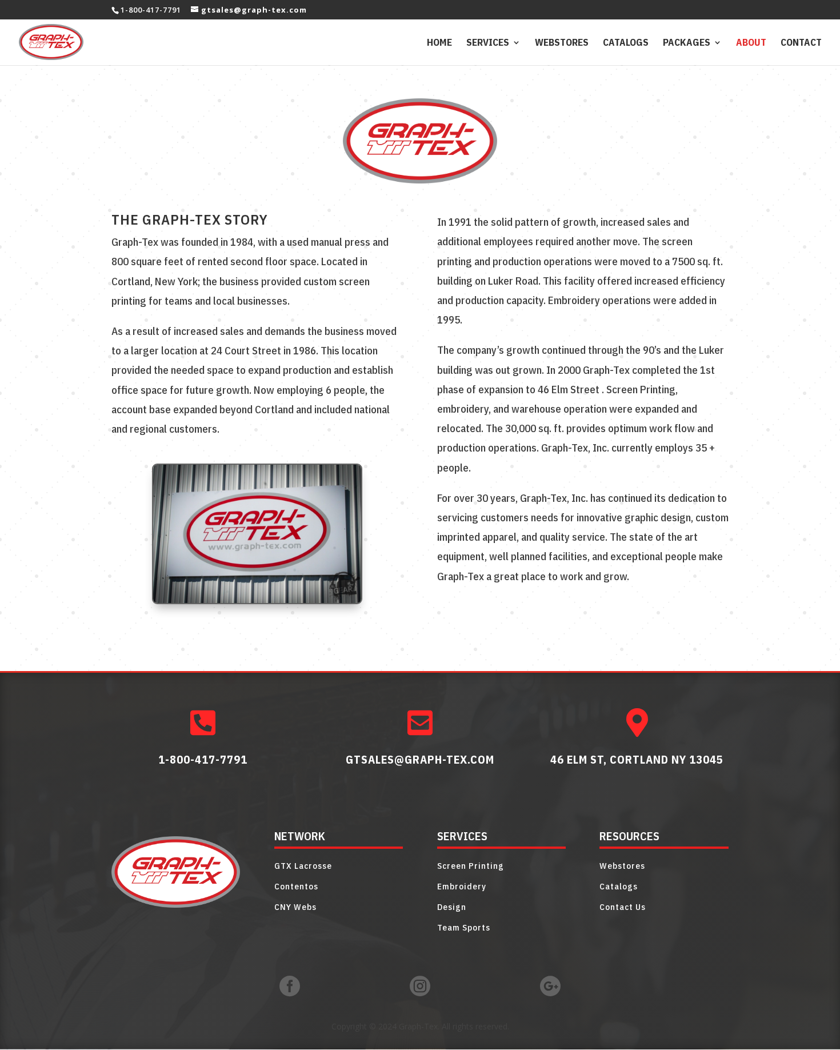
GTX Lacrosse (303, 865)
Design (451, 906)
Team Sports (463, 927)
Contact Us (622, 906)
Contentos (296, 886)
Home (439, 43)
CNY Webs (295, 906)
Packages (686, 43)
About (751, 43)
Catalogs (626, 43)
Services (487, 43)
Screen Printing (470, 865)
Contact (801, 43)
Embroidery (461, 886)
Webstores (562, 43)
